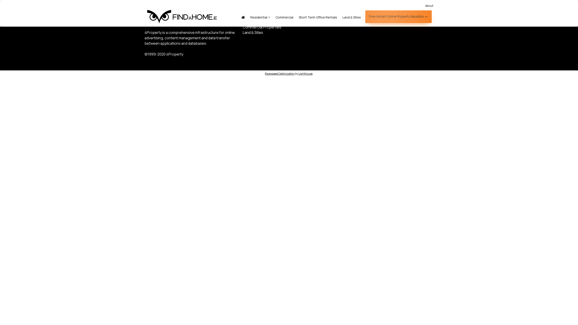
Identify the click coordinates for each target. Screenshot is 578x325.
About (429, 6)
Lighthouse (305, 74)
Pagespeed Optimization (280, 74)
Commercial (284, 17)
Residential (258, 17)
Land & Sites (352, 17)
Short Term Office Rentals (318, 17)
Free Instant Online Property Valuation (396, 16)
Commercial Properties (262, 27)
